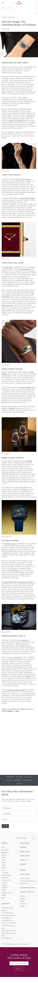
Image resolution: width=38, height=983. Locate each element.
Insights (10, 8)
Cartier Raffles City (6, 918)
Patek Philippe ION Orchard (9, 931)
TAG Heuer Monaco (10, 544)
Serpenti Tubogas (25, 387)
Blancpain (4, 855)
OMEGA (4, 890)
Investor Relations (27, 888)
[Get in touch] (34, 979)
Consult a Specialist (19, 963)
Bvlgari (3, 862)
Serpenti (11, 408)
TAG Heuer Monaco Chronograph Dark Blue (18, 582)
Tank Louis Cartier (25, 269)
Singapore (10, 777)
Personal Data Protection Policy (28, 881)
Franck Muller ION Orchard (9, 923)
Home (3, 8)
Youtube (22, 906)
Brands (4, 843)
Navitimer (24, 640)
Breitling (28, 676)
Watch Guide (25, 852)
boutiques (9, 711)
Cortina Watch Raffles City (8, 915)
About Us (23, 860)
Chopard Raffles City (7, 920)
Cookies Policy (24, 883)
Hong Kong (27, 780)
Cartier (11, 121)
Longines (4, 883)
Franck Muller (5, 873)
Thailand (28, 777)
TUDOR (3, 895)
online (17, 711)
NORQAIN (4, 888)
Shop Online (25, 843)
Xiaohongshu (23, 904)
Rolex (3, 847)
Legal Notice (25, 874)
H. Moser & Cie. (6, 880)
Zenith (3, 898)
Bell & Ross (4, 852)
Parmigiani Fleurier (6, 893)
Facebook (22, 896)
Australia (17, 780)
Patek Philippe (5, 850)
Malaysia (19, 777)
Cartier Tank (8, 267)
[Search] (35, 3)
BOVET (3, 857)
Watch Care (24, 856)
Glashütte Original (6, 875)
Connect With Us (26, 892)
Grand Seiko (5, 878)
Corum (3, 870)
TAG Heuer (20, 121)
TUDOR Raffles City (7, 938)
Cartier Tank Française (23, 179)
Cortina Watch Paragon (8, 913)
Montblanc (4, 885)
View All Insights (8, 769)
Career (22, 870)
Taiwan (9, 780)
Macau (19, 784)
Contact (23, 864)
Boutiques (5, 904)
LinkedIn (22, 901)
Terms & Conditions (25, 878)
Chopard (4, 868)
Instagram (22, 899)
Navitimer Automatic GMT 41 (17, 690)
